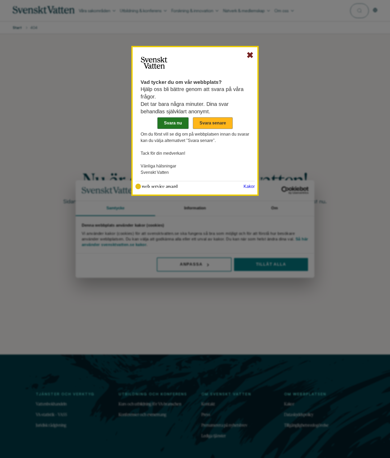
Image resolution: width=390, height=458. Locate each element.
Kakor (249, 186)
